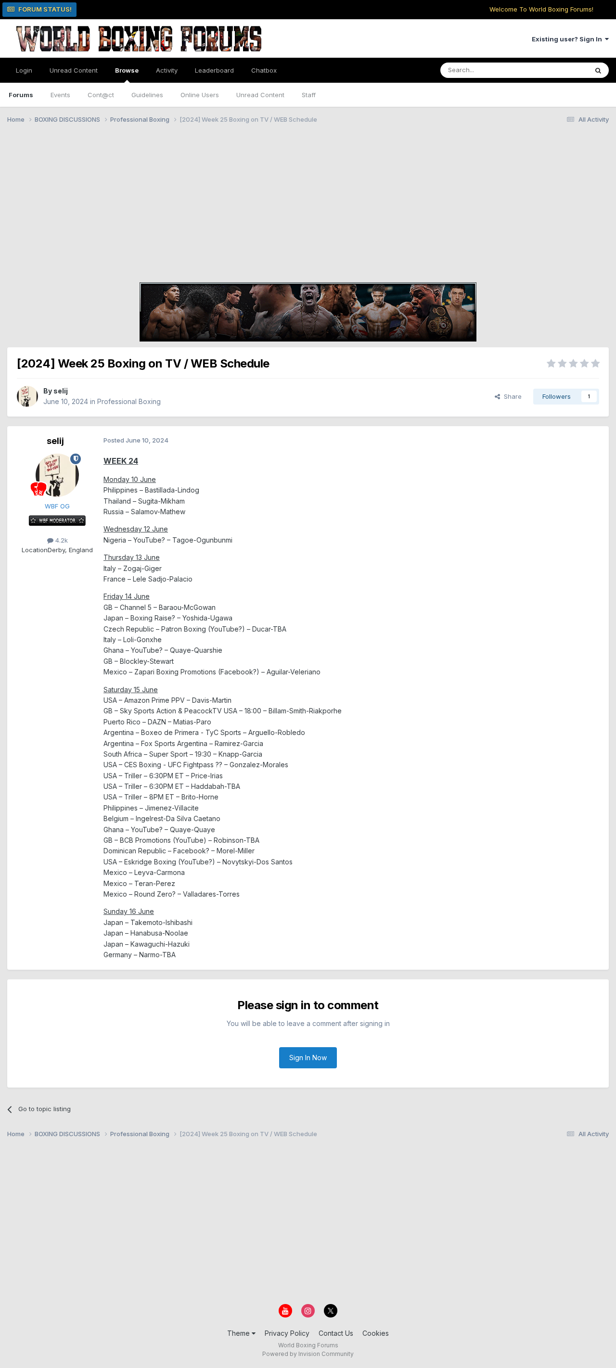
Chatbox (264, 70)
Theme (239, 1333)
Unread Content (74, 70)
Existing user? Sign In (568, 39)
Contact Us (336, 1333)
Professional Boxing (129, 401)
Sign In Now (308, 1057)
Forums (21, 95)
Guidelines (147, 95)
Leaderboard (214, 70)
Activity (167, 70)
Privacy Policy (287, 1333)
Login (24, 70)
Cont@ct (101, 95)
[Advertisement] (308, 204)
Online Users (199, 95)
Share (511, 396)
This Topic (559, 70)
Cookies (375, 1333)
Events (60, 95)
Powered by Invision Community (308, 1353)
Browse (127, 70)
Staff (309, 95)
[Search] (598, 70)
